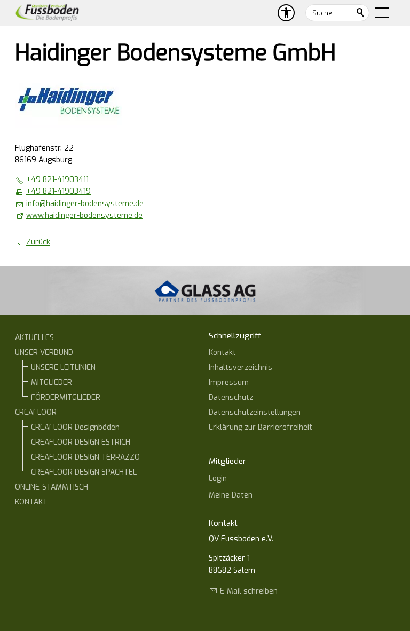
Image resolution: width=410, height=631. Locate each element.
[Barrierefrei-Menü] (286, 12)
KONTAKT (31, 502)
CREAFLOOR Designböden (75, 427)
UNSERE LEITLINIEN (63, 367)
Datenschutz (231, 397)
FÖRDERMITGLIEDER (65, 397)
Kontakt (222, 353)
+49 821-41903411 (57, 180)
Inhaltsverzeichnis (240, 367)
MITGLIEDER (51, 382)
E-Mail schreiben (249, 591)
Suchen (360, 12)
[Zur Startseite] (47, 12)
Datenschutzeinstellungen (255, 412)
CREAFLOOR (36, 412)
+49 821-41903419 (58, 191)
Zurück (38, 242)
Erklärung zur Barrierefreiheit (260, 427)
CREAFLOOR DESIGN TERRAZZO (85, 457)
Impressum (229, 382)
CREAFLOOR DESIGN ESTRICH (80, 442)
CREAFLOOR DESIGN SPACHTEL (84, 472)
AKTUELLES (34, 338)
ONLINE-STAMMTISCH (51, 487)
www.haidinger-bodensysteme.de (84, 215)
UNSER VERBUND (44, 353)
